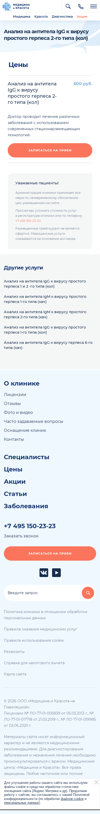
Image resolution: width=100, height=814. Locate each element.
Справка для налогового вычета (34, 663)
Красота (41, 16)
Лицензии (15, 394)
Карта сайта (15, 674)
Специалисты (26, 457)
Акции (82, 16)
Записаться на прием (50, 150)
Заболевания (26, 506)
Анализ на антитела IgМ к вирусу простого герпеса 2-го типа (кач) (45, 314)
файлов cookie (72, 799)
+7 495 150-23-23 (28, 221)
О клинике (21, 383)
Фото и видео (18, 412)
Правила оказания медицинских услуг (40, 629)
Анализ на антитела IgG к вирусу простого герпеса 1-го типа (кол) (45, 330)
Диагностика (62, 16)
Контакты (14, 439)
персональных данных (21, 803)
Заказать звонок (21, 536)
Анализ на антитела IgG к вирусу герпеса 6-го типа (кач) (48, 345)
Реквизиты (14, 651)
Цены (13, 469)
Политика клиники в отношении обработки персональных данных (45, 614)
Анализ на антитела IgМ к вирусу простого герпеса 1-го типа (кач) (45, 299)
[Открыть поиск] (68, 6)
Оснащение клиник (25, 430)
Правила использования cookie (34, 640)
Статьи (15, 494)
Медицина (21, 16)
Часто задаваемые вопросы (33, 421)
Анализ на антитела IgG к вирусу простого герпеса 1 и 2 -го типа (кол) (45, 284)
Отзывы (12, 403)
